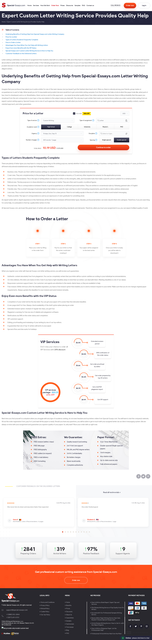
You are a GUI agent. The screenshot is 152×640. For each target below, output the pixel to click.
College (69, 127)
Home (29, 5)
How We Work (45, 5)
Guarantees (70, 618)
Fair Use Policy (45, 615)
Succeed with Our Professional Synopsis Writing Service (106, 613)
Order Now (55, 5)
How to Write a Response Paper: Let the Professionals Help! (104, 629)
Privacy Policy (45, 605)
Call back (115, 6)
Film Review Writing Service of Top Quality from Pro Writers (107, 608)
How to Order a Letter (13, 42)
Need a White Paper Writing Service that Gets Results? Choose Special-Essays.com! (105, 619)
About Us (69, 615)
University (87, 127)
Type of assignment (86, 120)
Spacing (92, 140)
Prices (62, 5)
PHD (121, 127)
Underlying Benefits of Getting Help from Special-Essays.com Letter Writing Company (35, 34)
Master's (105, 127)
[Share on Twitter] (143, 476)
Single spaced (106, 140)
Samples (77, 5)
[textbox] (115, 134)
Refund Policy (45, 608)
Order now (76, 580)
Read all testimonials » (112, 492)
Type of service (32, 120)
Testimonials (70, 624)
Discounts (69, 5)
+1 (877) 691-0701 (12, 617)
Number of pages (31, 140)
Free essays (70, 627)
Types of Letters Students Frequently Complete (22, 40)
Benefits (68, 605)
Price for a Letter (11, 37)
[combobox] (112, 120)
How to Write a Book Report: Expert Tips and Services (105, 603)
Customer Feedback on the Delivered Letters (21, 53)
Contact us (90, 5)
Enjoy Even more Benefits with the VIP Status (21, 48)
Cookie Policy (45, 611)
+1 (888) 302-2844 (13, 614)
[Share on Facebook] (138, 476)
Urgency (34, 133)
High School (51, 127)
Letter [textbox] (101, 120)
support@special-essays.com (17, 610)
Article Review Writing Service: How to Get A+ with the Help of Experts (107, 624)
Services (36, 5)
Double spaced (121, 140)
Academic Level (32, 127)
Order (130, 5)
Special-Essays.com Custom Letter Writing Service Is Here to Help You (29, 51)
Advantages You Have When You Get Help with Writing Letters (27, 45)
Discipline (92, 133)
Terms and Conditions (48, 602)
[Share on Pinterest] (148, 476)
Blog (67, 630)
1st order (82, 113)
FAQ (83, 5)
